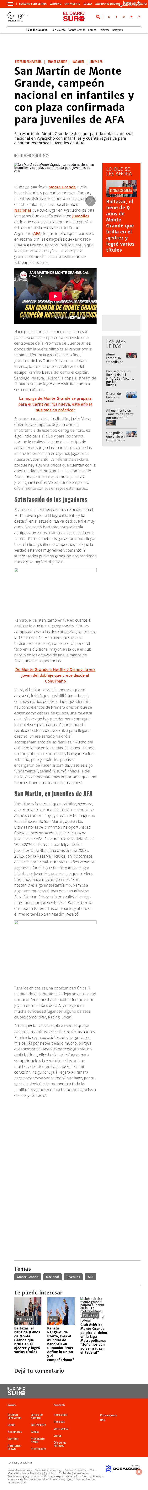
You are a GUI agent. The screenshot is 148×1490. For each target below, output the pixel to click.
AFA (36, 233)
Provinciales (38, 1449)
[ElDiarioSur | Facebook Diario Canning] (116, 17)
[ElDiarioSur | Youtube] (134, 1391)
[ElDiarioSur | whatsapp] (109, 17)
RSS (102, 1420)
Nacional (22, 210)
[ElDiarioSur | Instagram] (124, 17)
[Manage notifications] (139, 1472)
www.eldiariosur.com (20, 1470)
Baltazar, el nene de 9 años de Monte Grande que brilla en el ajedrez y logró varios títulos (120, 226)
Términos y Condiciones (20, 1462)
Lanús (11, 1425)
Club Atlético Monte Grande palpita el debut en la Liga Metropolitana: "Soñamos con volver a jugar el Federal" (94, 1339)
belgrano (117, 30)
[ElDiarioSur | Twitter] (131, 17)
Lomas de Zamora (37, 1416)
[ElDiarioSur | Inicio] (136, 1405)
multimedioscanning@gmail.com (38, 1473)
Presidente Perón (38, 1440)
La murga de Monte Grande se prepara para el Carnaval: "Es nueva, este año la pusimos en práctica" (55, 404)
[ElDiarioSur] (16, 1394)
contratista (61, 1428)
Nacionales (15, 1432)
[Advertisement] (77, 1128)
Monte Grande (76, 30)
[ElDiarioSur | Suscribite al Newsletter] (139, 17)
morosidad (60, 1415)
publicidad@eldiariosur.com (76, 1473)
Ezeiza (87, 4)
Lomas (92, 30)
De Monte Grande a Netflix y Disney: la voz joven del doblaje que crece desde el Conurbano (55, 675)
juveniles (80, 216)
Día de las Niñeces (60, 1444)
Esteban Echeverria (33, 4)
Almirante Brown (107, 4)
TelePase (104, 30)
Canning (55, 4)
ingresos (59, 1421)
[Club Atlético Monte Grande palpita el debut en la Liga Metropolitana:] (94, 1320)
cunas (57, 1435)
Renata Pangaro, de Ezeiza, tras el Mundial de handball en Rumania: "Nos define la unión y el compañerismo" (60, 1344)
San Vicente (72, 4)
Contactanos (108, 1415)
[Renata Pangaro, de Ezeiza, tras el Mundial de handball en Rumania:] (60, 1324)
